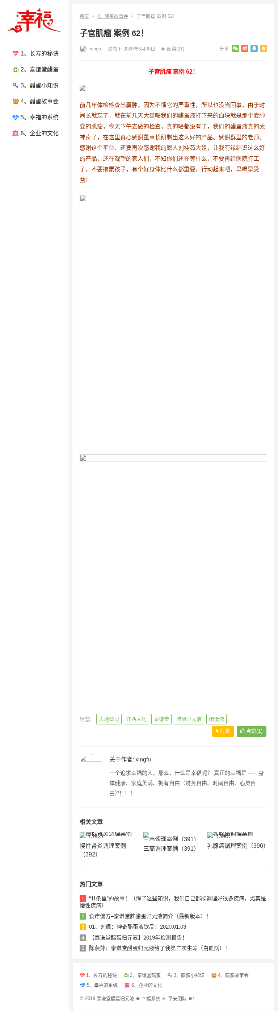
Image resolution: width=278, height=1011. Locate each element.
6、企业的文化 (39, 133)
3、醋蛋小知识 (39, 85)
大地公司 (109, 719)
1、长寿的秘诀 (39, 53)
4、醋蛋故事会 (39, 101)
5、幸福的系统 (39, 117)
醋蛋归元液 (189, 719)
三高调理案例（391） (171, 849)
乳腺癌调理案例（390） (238, 846)
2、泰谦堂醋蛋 (39, 69)
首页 (84, 16)
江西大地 (136, 719)
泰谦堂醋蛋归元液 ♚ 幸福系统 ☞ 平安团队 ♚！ (147, 998)
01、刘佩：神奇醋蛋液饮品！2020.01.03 (137, 927)
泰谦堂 (161, 719)
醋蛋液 (216, 719)
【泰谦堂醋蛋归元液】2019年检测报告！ (138, 937)
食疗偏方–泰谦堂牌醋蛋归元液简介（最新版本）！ (150, 916)
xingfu (95, 49)
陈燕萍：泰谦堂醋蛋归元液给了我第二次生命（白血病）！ (159, 948)
